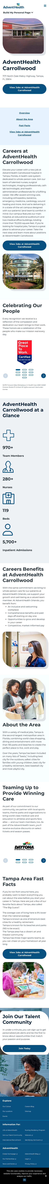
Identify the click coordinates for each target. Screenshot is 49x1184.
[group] (24, 352)
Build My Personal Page (17, 12)
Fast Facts (24, 125)
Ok (24, 1180)
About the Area (24, 119)
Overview (24, 113)
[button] (18, 369)
